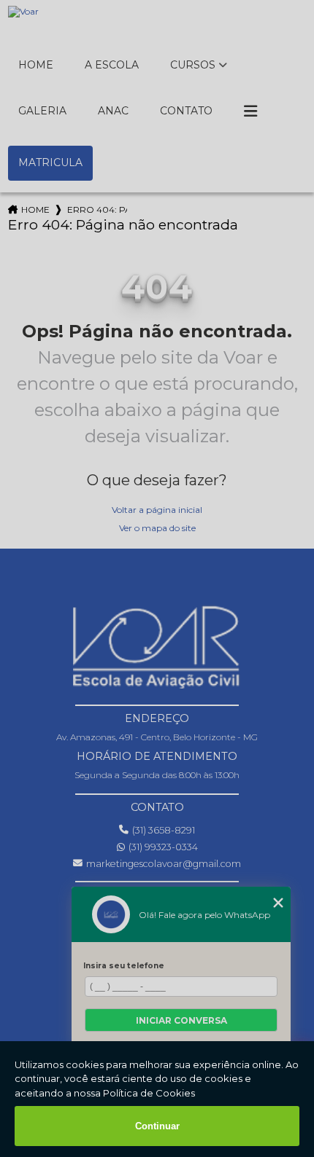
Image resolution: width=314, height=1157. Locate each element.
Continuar (157, 1126)
